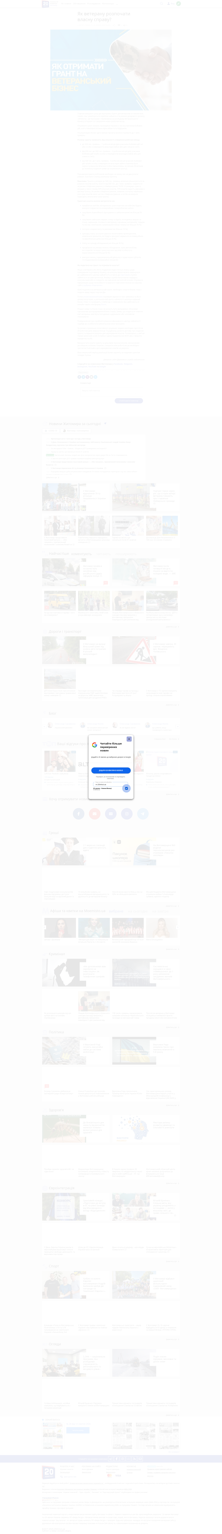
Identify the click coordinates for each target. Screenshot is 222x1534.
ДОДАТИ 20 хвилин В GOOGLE (111, 770)
